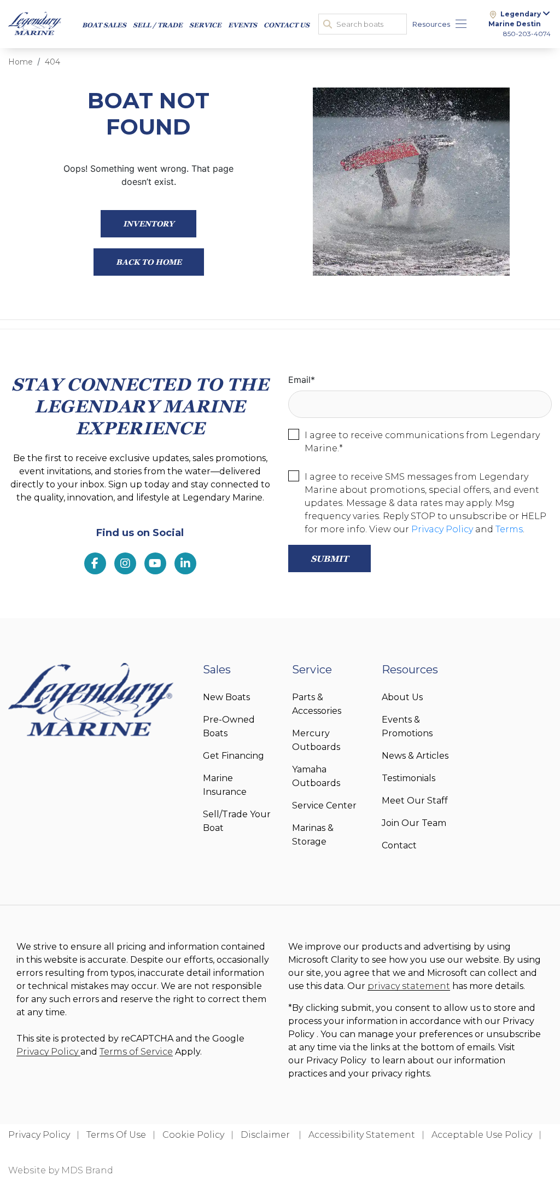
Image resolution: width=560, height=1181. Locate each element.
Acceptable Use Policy (481, 1135)
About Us (402, 697)
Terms (509, 529)
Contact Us (287, 25)
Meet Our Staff (415, 800)
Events (242, 25)
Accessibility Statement (361, 1135)
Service (205, 25)
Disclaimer (266, 1135)
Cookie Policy (193, 1135)
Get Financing (233, 756)
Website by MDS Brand (60, 1170)
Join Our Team (414, 823)
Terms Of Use (116, 1135)
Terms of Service (136, 1051)
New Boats (226, 697)
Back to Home (149, 261)
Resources (431, 24)
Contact (399, 845)
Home (20, 62)
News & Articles (415, 756)
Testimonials (408, 778)
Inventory (148, 223)
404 (52, 62)
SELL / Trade (158, 25)
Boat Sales (104, 25)
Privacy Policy (442, 529)
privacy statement (409, 986)
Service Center (324, 805)
